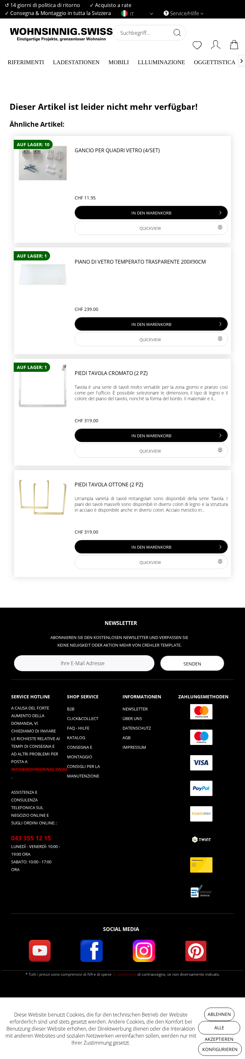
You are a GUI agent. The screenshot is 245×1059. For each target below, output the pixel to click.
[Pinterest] (196, 951)
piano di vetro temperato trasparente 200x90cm (140, 262)
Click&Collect (82, 718)
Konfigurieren (220, 1049)
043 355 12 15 (31, 838)
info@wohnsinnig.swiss (39, 769)
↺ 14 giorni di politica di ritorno (42, 5)
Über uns (132, 718)
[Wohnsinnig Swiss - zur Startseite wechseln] (61, 48)
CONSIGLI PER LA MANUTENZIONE (83, 771)
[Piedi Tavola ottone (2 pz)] (42, 497)
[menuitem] (42, 5)
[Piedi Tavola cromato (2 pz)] (42, 386)
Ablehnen (219, 1014)
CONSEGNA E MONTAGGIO (79, 752)
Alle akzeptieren (219, 1029)
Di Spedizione (125, 974)
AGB (126, 737)
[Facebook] (91, 951)
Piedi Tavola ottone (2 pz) (109, 484)
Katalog (76, 737)
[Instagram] (144, 951)
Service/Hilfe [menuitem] (184, 13)
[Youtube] (39, 951)
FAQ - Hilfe (78, 728)
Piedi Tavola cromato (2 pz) (111, 373)
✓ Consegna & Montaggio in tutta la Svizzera (58, 13)
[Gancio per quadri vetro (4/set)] (42, 163)
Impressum (134, 747)
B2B (70, 709)
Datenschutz (136, 728)
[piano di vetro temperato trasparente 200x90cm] (42, 274)
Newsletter (135, 709)
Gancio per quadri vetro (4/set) (117, 150)
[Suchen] (177, 32)
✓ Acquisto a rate (110, 5)
